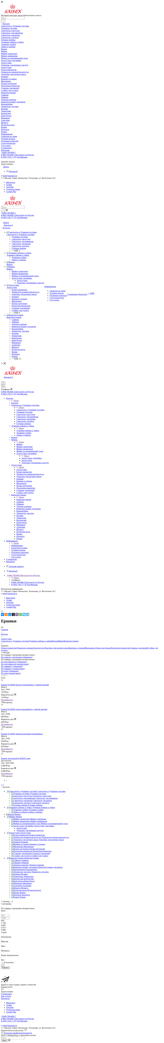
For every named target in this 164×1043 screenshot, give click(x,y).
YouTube (10, 187)
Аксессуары (21, 470)
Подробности (7, 700)
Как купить (6, 996)
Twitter (9, 185)
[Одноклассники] (6, 614)
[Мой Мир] (9, 614)
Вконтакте (10, 182)
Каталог (14, 403)
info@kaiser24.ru (10, 176)
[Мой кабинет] (2, 380)
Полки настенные (103, 648)
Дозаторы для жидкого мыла (56, 648)
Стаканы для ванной (139, 648)
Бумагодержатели (9, 648)
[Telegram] (27, 614)
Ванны (55, 641)
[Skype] (24, 614)
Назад (16, 401)
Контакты (5, 998)
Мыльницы (90, 648)
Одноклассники (13, 189)
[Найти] (3, 21)
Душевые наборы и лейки (27, 430)
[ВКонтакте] (2, 614)
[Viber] (16, 614)
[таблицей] (6, 676)
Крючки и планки (77, 648)
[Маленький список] (2, 678)
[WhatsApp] (20, 614)
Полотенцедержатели (120, 648)
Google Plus (11, 192)
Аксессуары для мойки (32, 458)
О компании (6, 994)
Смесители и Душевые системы (30, 410)
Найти (4, 1041)
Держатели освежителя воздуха (30, 648)
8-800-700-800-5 (9, 152)
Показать (5, 968)
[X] (13, 614)
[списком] (4, 676)
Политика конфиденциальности (18, 1033)
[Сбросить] (3, 965)
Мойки (19, 444)
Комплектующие (23, 499)
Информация (17, 545)
